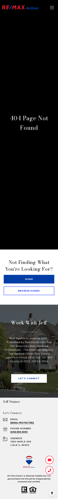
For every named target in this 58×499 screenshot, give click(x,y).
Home (29, 279)
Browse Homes (29, 290)
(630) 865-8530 (19, 432)
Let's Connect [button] (29, 378)
